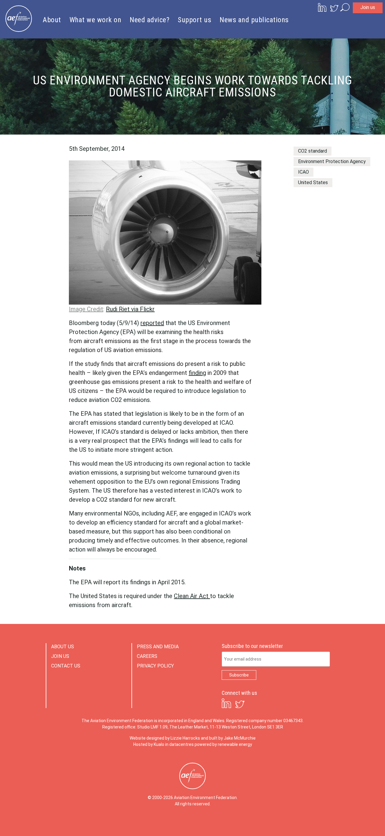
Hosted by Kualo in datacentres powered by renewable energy (192, 744)
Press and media (158, 646)
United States (313, 182)
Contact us (65, 666)
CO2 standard (312, 151)
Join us (367, 7)
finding (197, 372)
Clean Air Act (192, 596)
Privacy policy (155, 666)
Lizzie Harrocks (185, 738)
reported (152, 323)
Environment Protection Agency (332, 161)
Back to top (353, 821)
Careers (147, 656)
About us (62, 646)
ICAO (303, 172)
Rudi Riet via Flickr (130, 309)
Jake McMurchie (240, 738)
